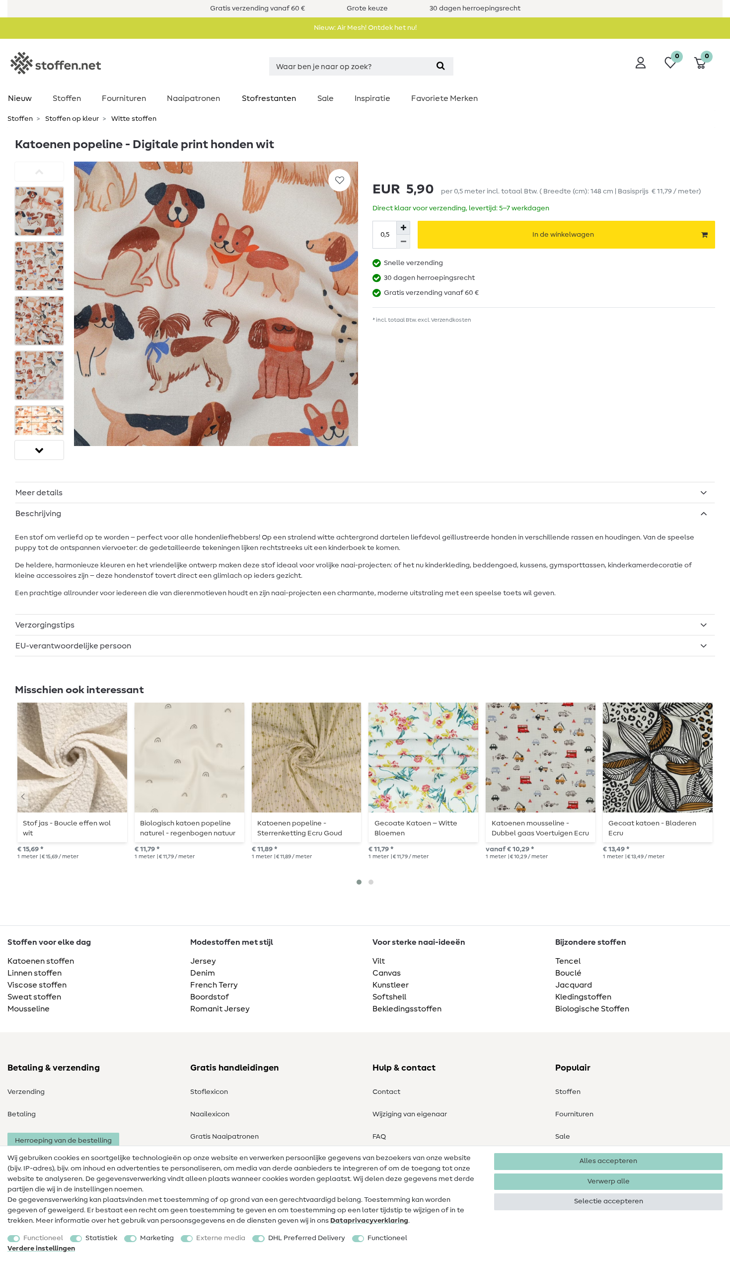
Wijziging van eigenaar (409, 1114)
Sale (325, 98)
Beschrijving (38, 514)
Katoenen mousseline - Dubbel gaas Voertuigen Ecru (540, 828)
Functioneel (43, 1238)
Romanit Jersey (220, 1009)
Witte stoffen (133, 118)
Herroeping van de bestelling (63, 1140)
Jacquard (573, 985)
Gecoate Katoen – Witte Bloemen (415, 828)
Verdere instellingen (41, 1248)
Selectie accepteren (608, 1201)
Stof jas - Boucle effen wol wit (67, 828)
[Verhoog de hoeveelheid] (403, 228)
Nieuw (20, 98)
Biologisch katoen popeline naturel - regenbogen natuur (187, 828)
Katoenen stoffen (40, 961)
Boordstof (209, 997)
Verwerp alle (608, 1181)
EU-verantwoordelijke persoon (73, 646)
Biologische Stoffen (592, 1009)
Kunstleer (390, 985)
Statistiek (101, 1238)
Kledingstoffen (583, 997)
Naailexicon (209, 1114)
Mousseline (28, 1009)
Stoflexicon (209, 1091)
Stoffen (67, 98)
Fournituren (124, 98)
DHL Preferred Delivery (306, 1238)
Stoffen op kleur (71, 118)
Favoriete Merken (444, 98)
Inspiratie (372, 98)
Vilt (378, 961)
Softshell (389, 997)
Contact (386, 1091)
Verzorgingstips (44, 625)
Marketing (157, 1238)
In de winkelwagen (563, 234)
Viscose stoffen (37, 985)
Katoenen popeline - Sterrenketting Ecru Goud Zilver (299, 828)
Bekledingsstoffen (406, 1009)
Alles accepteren (608, 1161)
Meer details (39, 493)
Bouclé (568, 973)
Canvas (386, 973)
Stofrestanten (269, 98)
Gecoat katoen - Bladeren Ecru (652, 828)
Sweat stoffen (34, 997)
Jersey (203, 961)
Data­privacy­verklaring (369, 1220)
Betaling (21, 1114)
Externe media (220, 1238)
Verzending (26, 1091)
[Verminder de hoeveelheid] (403, 242)
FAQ (379, 1136)
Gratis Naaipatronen (224, 1136)
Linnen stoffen (34, 973)
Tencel (568, 961)
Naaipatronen (193, 98)
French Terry (214, 985)
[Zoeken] (440, 66)
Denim (202, 973)
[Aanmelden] (641, 63)
